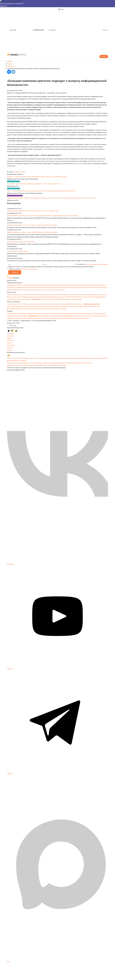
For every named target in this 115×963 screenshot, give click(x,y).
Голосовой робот (12, 304)
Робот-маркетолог (39, 309)
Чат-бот (20, 304)
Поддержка (52, 30)
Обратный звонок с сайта (42, 290)
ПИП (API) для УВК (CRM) (73, 297)
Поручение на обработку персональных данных (49, 363)
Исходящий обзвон (33, 294)
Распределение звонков (81, 287)
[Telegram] (13, 72)
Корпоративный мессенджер (79, 285)
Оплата (9, 343)
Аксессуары (85, 318)
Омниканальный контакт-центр (17, 294)
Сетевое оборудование (95, 316)
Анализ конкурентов (41, 306)
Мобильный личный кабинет (34, 287)
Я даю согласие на (23, 269)
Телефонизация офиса (14, 313)
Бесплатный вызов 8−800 (89, 313)
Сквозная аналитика (54, 306)
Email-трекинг (79, 306)
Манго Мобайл (94, 287)
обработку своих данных (29, 269)
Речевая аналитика (29, 304)
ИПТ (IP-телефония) (24, 285)
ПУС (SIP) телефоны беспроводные (32, 318)
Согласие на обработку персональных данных (49, 358)
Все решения (23, 316)
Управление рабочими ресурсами (32, 297)
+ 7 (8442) (38, 30)
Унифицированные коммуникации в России (21, 242)
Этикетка (47, 285)
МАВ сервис (54, 285)
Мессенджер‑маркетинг (14, 309)
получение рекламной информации (96, 264)
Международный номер (73, 313)
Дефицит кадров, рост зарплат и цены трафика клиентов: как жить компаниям (32, 232)
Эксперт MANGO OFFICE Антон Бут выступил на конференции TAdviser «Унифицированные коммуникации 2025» (42, 215)
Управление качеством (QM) (62, 304)
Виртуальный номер (37, 285)
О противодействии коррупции (56, 365)
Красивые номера (60, 313)
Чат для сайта (86, 297)
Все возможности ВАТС (57, 290)
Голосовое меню (20, 287)
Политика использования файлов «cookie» (20, 363)
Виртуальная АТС (12, 285)
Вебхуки (59, 299)
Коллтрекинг (11, 306)
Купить (104, 56)
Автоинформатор (18, 290)
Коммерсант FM (19, 172)
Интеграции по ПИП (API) (48, 299)
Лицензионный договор (72, 358)
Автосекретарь (29, 290)
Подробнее (3, 6)
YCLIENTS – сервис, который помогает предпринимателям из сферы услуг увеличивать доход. (37, 176)
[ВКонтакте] (9, 72)
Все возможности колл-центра (22, 299)
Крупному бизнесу (48, 313)
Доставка (10, 340)
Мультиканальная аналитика (24, 306)
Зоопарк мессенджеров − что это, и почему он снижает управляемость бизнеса (32, 225)
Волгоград (13, 30)
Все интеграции (77, 299)
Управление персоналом (68, 294)
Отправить (14, 272)
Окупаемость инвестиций (92, 306)
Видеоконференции (95, 285)
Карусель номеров (64, 285)
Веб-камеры (64, 316)
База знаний (47, 297)
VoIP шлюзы (47, 318)
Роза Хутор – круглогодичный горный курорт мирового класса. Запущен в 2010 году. (34, 184)
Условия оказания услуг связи (16, 365)
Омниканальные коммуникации (50, 294)
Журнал (9, 350)
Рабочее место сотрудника (84, 294)
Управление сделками (58, 297)
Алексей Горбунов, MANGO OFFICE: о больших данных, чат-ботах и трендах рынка (33, 211)
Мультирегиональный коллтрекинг (56, 309)
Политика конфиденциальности (37, 365)
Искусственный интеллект (44, 304)
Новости (9, 338)
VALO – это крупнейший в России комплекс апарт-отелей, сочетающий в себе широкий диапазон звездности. (41, 191)
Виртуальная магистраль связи (54, 287)
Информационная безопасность (31, 313)
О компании (11, 345)
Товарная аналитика (68, 306)
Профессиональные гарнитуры (78, 316)
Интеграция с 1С (67, 299)
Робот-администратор (14, 297)
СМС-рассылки (69, 287)
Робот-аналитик (27, 309)
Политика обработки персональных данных (21, 358)
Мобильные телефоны (74, 318)
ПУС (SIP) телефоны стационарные (49, 316)
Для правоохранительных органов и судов (78, 363)
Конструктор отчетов (100, 294)
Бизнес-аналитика (77, 304)
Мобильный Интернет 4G (59, 318)
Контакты (10, 348)
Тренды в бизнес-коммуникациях (17, 251)
